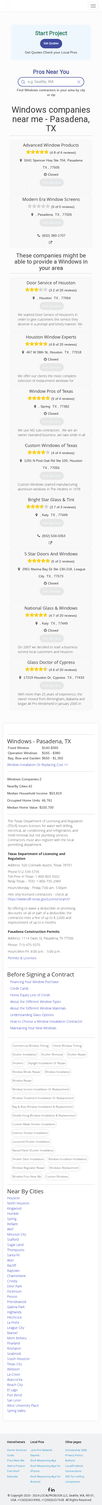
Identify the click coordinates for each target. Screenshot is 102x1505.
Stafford (13, 1239)
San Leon (14, 1400)
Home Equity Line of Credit (30, 995)
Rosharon (14, 1348)
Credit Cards (19, 988)
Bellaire (12, 1224)
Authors (70, 1460)
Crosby (12, 1281)
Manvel (12, 1333)
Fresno (12, 1296)
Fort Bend (14, 1395)
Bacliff (11, 1265)
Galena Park (16, 1307)
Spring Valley (16, 1410)
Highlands (14, 1312)
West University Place (23, 1405)
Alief (10, 1229)
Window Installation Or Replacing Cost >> (37, 764)
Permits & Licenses (22, 958)
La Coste (13, 1374)
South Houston (18, 1358)
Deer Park (14, 1286)
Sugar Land (15, 1244)
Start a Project (16, 1466)
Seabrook (14, 1353)
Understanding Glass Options (32, 1015)
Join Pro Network (41, 1450)
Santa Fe (13, 1255)
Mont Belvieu (17, 1338)
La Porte (13, 1322)
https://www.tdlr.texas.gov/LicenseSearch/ (39, 899)
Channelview (16, 1275)
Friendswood (16, 1301)
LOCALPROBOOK (30, 5)
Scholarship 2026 (76, 1450)
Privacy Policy (74, 1455)
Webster (13, 1369)
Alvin (10, 1260)
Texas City (14, 1364)
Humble (13, 1213)
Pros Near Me (15, 1460)
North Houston (18, 1203)
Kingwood (14, 1208)
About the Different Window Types (35, 1001)
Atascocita (14, 1379)
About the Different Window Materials (38, 1008)
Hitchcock (14, 1317)
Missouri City (16, 1234)
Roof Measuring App (43, 1460)
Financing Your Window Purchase (34, 982)
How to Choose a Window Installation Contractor (46, 1021)
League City (15, 1327)
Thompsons (15, 1250)
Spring (11, 1218)
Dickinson (14, 1291)
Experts (34, 1455)
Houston (13, 1198)
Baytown (13, 1270)
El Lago (12, 1390)
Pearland (13, 1343)
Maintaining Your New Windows (33, 1028)
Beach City (15, 1384)
